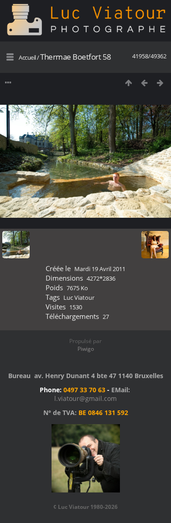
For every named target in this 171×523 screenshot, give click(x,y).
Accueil (27, 57)
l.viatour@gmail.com (85, 398)
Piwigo (86, 349)
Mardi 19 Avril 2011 (99, 269)
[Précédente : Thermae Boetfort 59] (144, 82)
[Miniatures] (128, 82)
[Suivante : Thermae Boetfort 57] (160, 82)
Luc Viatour (78, 297)
